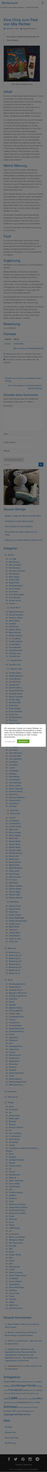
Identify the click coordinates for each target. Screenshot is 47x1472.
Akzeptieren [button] (23, 741)
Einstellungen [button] (10, 741)
